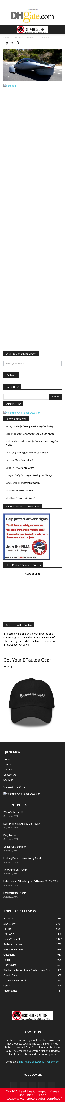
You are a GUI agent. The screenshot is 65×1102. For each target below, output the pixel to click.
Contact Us (9, 774)
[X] (23, 1085)
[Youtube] (51, 1085)
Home (6, 37)
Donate (7, 769)
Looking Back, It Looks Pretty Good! (22, 858)
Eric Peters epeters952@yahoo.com (39, 1061)
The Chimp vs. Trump (15, 869)
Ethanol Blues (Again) (15, 892)
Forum (7, 764)
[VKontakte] (41, 1085)
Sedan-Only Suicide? (14, 846)
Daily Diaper (9, 835)
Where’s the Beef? (23, 460)
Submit (11, 375)
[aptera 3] (32, 80)
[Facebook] (13, 1085)
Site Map (8, 779)
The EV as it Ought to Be (25, 37)
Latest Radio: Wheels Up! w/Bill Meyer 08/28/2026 (30, 881)
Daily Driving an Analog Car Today (34, 426)
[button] (5, 29)
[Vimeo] (32, 1085)
